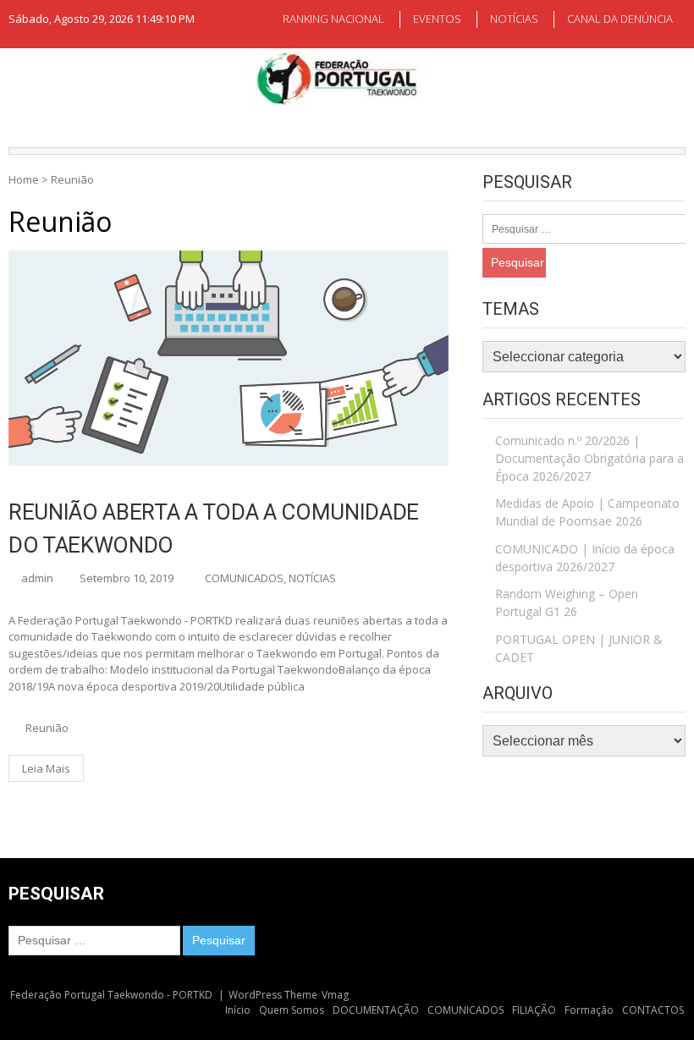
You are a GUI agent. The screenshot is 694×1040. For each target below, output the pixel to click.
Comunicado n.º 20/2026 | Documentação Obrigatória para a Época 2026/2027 (589, 458)
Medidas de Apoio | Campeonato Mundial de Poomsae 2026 (587, 512)
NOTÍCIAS (514, 18)
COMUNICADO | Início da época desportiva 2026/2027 (585, 558)
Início (238, 1010)
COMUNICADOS (244, 578)
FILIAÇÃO (534, 1010)
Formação (589, 1010)
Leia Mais (46, 768)
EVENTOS (437, 18)
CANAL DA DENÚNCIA (620, 18)
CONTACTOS (653, 1010)
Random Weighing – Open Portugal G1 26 (566, 602)
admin (37, 578)
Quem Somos (291, 1010)
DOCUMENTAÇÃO (376, 1010)
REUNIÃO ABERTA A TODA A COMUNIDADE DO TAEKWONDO (213, 528)
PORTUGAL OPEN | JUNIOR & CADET (579, 648)
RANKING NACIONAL (333, 18)
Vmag (335, 995)
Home (23, 179)
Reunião (47, 728)
